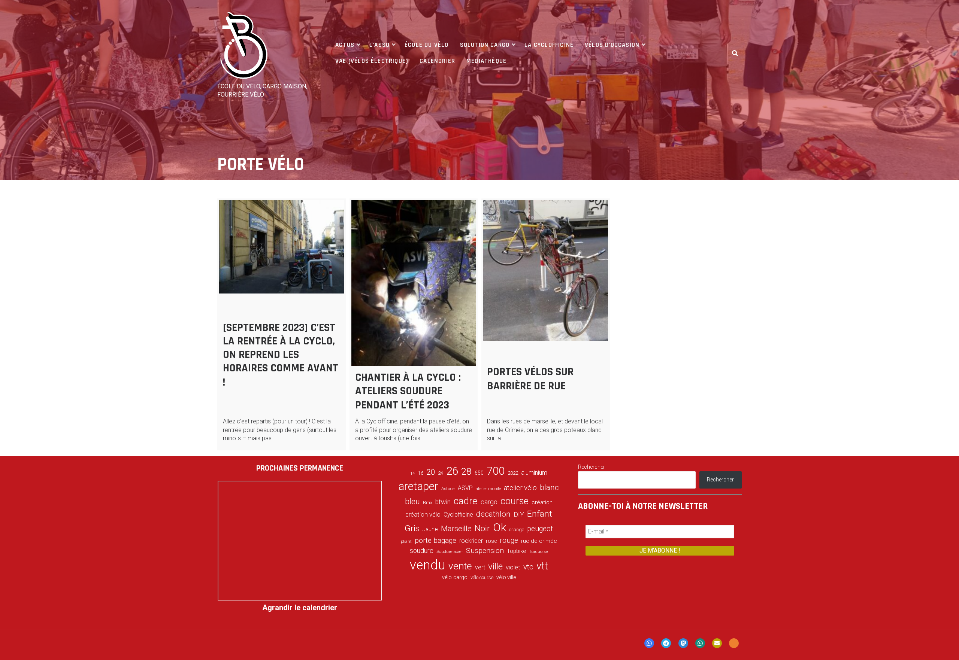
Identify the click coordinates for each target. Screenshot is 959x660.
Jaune (430, 529)
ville (495, 566)
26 (452, 471)
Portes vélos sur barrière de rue (530, 379)
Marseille (456, 528)
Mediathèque (486, 61)
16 (421, 473)
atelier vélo (520, 488)
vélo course (482, 577)
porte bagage (435, 540)
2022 (513, 473)
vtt (542, 566)
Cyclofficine (458, 514)
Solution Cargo (485, 45)
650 (479, 473)
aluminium (534, 472)
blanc (549, 487)
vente (460, 566)
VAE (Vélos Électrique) (371, 61)
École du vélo (426, 45)
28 (466, 471)
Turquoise (538, 551)
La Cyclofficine (549, 45)
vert (480, 567)
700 (496, 471)
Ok (499, 527)
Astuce (448, 488)
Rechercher (591, 467)
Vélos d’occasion (612, 45)
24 (440, 473)
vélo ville (506, 577)
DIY (519, 514)
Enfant (539, 514)
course (514, 501)
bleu (412, 501)
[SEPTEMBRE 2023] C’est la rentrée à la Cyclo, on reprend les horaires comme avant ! (280, 354)
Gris (412, 528)
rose (491, 541)
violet (513, 567)
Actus (344, 45)
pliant (406, 541)
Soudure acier (449, 551)
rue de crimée (539, 541)
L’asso (379, 45)
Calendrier (437, 61)
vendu (427, 564)
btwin (443, 502)
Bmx (427, 502)
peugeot (540, 528)
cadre (466, 501)
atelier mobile (488, 488)
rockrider (471, 540)
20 (431, 472)
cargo (489, 502)
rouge (509, 540)
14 (412, 473)
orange (516, 529)
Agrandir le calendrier (299, 607)
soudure (421, 550)
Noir (482, 528)
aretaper (418, 486)
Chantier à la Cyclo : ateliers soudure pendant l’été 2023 (408, 391)
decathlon (493, 514)
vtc (528, 566)
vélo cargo (455, 577)
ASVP (465, 488)
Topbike (516, 551)
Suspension (485, 550)
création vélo (423, 514)
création (542, 502)
